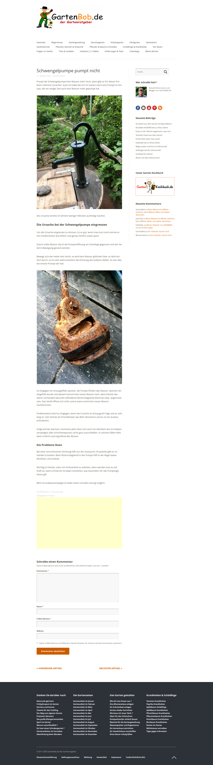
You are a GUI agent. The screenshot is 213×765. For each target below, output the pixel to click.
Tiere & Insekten (66, 51)
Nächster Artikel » (110, 668)
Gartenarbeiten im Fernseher (49, 731)
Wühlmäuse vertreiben (156, 728)
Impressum (116, 757)
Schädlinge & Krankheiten (135, 47)
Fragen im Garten (45, 51)
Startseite (41, 42)
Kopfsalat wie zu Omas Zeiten (148, 142)
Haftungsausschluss (70, 757)
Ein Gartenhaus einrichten (121, 728)
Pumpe (52, 495)
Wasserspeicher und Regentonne (124, 725)
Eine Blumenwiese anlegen (122, 704)
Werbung (88, 757)
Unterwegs (134, 51)
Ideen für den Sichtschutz (121, 716)
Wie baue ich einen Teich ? (121, 713)
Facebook (138, 108)
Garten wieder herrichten (121, 710)
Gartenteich (151, 42)
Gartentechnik (43, 47)
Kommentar (43, 571)
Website (40, 631)
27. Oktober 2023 (44, 76)
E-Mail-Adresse (44, 619)
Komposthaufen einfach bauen (123, 719)
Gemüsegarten (98, 42)
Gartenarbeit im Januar (83, 701)
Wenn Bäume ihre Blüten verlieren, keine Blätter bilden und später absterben (153, 212)
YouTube (149, 108)
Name (40, 606)
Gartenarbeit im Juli (82, 719)
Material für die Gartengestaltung (125, 722)
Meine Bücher (151, 51)
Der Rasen (157, 47)
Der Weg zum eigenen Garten (49, 713)
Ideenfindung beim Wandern (49, 734)
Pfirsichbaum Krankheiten (158, 713)
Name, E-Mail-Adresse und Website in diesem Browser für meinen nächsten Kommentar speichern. (80, 643)
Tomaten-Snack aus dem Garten (149, 135)
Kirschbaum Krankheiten (157, 719)
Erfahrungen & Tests (114, 51)
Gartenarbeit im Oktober (84, 728)
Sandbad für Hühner (144, 154)
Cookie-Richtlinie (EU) (135, 757)
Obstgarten (134, 42)
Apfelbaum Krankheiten (157, 710)
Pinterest (154, 108)
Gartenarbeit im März (82, 707)
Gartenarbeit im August (83, 722)
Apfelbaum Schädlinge (156, 707)
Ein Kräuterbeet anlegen (120, 707)
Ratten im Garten (154, 725)
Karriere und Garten (45, 707)
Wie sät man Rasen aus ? (121, 701)
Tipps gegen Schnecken (156, 731)
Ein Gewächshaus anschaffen (123, 731)
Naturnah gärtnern (45, 701)
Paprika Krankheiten (155, 704)
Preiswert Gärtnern (45, 716)
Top (174, 757)
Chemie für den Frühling (47, 710)
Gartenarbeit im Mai (82, 713)
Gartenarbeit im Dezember (85, 734)
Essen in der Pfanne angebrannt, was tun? (153, 131)
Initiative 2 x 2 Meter (89, 51)
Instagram (143, 108)
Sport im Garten (44, 722)
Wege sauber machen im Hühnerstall (151, 146)
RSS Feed (160, 108)
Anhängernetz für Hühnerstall (148, 150)
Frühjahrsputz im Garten (48, 704)
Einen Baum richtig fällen (121, 734)
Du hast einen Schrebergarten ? (50, 728)
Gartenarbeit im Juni (82, 716)
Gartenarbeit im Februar (84, 704)
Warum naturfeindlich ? (47, 725)
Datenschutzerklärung (47, 757)
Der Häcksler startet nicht (158, 231)
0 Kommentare (59, 76)
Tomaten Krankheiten (156, 701)
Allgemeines (57, 42)
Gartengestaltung (77, 42)
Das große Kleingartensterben (50, 719)
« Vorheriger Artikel (49, 668)
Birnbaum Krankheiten (156, 722)
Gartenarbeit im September (85, 725)
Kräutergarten (117, 42)
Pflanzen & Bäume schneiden (103, 47)
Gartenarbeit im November (85, 731)
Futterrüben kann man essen (148, 139)
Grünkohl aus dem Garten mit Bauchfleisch (154, 124)
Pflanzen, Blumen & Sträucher (70, 47)
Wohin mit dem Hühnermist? (148, 158)
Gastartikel (102, 757)
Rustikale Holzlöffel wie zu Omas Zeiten (152, 127)
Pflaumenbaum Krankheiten (159, 716)
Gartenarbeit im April (82, 710)
